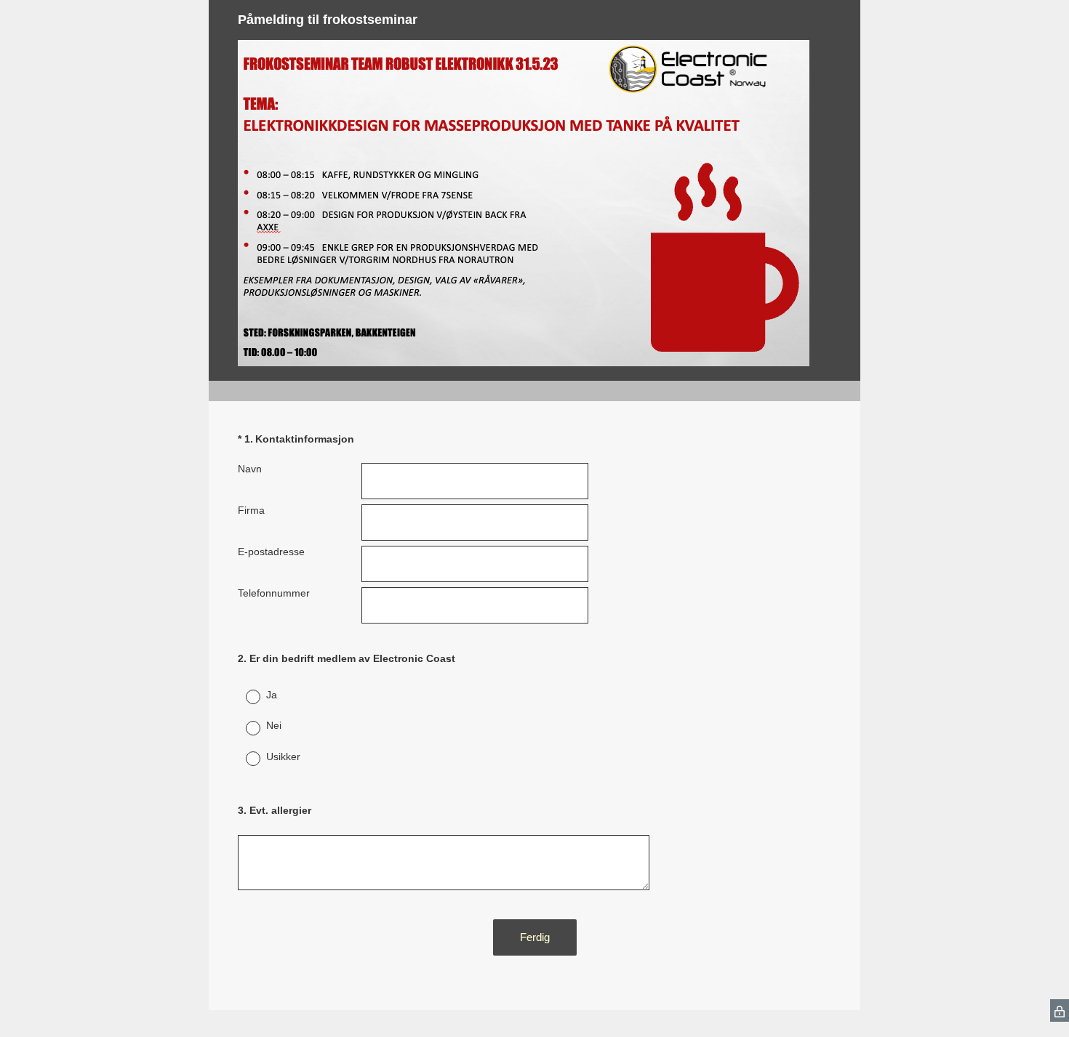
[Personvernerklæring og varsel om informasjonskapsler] (1059, 1010)
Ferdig (535, 937)
